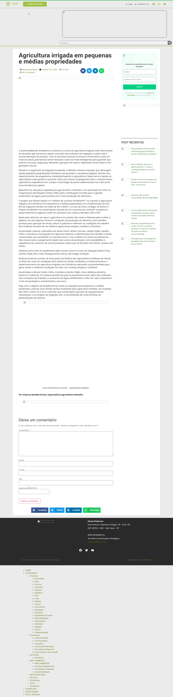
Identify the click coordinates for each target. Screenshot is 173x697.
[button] (83, 70)
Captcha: (23, 488)
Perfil (32, 683)
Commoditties (41, 641)
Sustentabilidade (42, 672)
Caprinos (39, 587)
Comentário (25, 430)
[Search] (170, 43)
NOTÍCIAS (34, 655)
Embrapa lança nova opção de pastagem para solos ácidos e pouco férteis (143, 241)
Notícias (33, 677)
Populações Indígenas (44, 669)
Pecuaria (34, 576)
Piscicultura (40, 607)
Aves (37, 581)
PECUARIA (39, 579)
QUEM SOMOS (31, 691)
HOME (28, 570)
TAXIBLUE (146, 560)
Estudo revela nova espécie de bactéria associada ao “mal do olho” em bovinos (144, 182)
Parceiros (39, 612)
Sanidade (39, 624)
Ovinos (38, 604)
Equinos (38, 590)
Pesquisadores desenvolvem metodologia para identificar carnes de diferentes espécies (143, 151)
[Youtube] (164, 4)
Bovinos (38, 584)
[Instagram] (159, 4)
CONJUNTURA (41, 638)
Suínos (38, 629)
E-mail (21, 470)
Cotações (39, 643)
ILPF (36, 595)
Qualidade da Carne (43, 615)
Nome (21, 460)
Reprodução (40, 621)
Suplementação (41, 632)
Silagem (38, 626)
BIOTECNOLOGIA (37, 674)
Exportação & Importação (46, 652)
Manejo (38, 601)
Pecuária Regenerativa (45, 666)
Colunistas (34, 686)
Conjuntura (35, 635)
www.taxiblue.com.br (97, 542)
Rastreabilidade (41, 618)
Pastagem (39, 610)
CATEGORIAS (31, 573)
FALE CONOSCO (32, 694)
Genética (39, 593)
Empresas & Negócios (44, 649)
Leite (37, 598)
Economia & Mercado (44, 646)
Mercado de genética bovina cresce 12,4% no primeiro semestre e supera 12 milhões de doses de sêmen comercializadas (143, 228)
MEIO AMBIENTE (37, 660)
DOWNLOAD (30, 689)
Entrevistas (35, 680)
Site (20, 479)
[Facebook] (153, 4)
